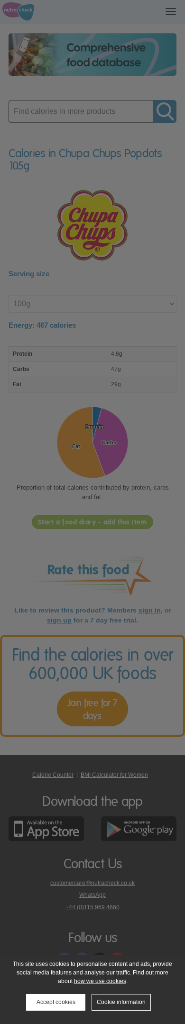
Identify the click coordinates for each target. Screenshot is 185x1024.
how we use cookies (100, 981)
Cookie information (121, 1002)
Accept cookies (56, 1002)
